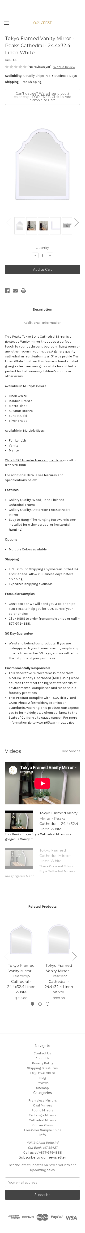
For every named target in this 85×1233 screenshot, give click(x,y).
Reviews (43, 1083)
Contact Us (42, 1053)
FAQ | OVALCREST (42, 1073)
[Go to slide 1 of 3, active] (32, 1004)
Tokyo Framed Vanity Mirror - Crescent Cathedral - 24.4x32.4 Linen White (59, 978)
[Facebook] (7, 290)
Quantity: (43, 248)
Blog (42, 1078)
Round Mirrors (42, 1110)
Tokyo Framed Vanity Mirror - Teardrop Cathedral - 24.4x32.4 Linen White (21, 978)
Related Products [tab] (42, 906)
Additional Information (42, 322)
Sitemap (42, 1088)
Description (42, 309)
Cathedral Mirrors (42, 1120)
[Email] (15, 290)
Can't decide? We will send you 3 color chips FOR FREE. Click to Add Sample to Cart (42, 96)
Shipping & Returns (42, 1068)
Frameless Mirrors (42, 1100)
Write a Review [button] (64, 67)
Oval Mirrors (42, 1105)
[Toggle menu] (6, 22)
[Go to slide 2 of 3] (40, 1004)
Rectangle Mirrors (42, 1115)
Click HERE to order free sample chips (34, 460)
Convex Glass (42, 1125)
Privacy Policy (42, 1063)
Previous (8, 222)
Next (76, 222)
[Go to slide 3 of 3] (47, 1004)
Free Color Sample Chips (42, 1130)
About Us (43, 1058)
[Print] (23, 290)
